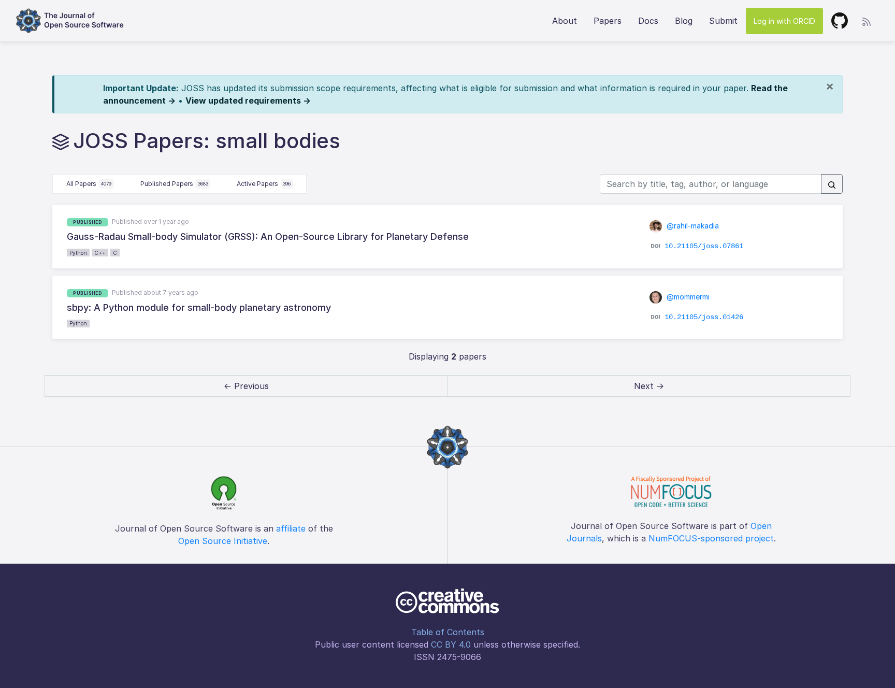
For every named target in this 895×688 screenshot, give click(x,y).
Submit (723, 21)
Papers (608, 21)
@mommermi (687, 296)
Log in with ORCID (784, 21)
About (564, 21)
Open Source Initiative (222, 541)
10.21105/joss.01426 (704, 317)
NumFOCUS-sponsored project (711, 538)
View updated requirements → (248, 100)
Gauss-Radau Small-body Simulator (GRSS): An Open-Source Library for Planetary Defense (268, 236)
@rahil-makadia (692, 225)
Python (78, 253)
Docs (648, 21)
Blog (683, 21)
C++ (100, 253)
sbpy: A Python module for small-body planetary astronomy (199, 307)
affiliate (291, 528)
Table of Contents (447, 632)
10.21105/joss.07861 (704, 246)
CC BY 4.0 (451, 644)
